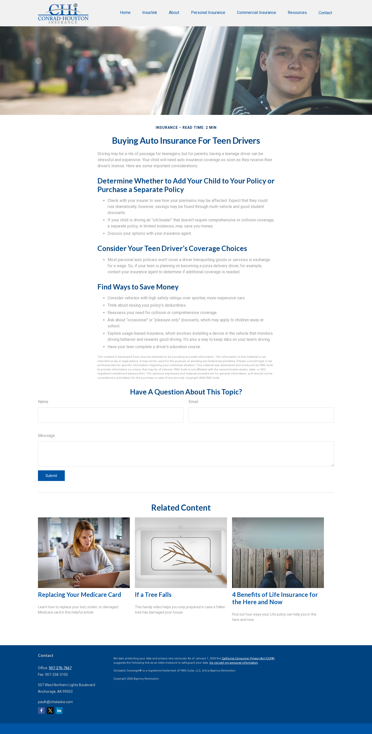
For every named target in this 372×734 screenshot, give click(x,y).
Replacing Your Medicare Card (79, 594)
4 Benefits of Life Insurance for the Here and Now (275, 598)
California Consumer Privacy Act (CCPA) (248, 658)
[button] (125, 12)
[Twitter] (50, 710)
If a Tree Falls (153, 594)
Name (43, 401)
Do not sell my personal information (234, 662)
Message (46, 435)
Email (193, 401)
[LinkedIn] (59, 710)
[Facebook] (41, 710)
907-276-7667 (60, 668)
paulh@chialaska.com (55, 702)
